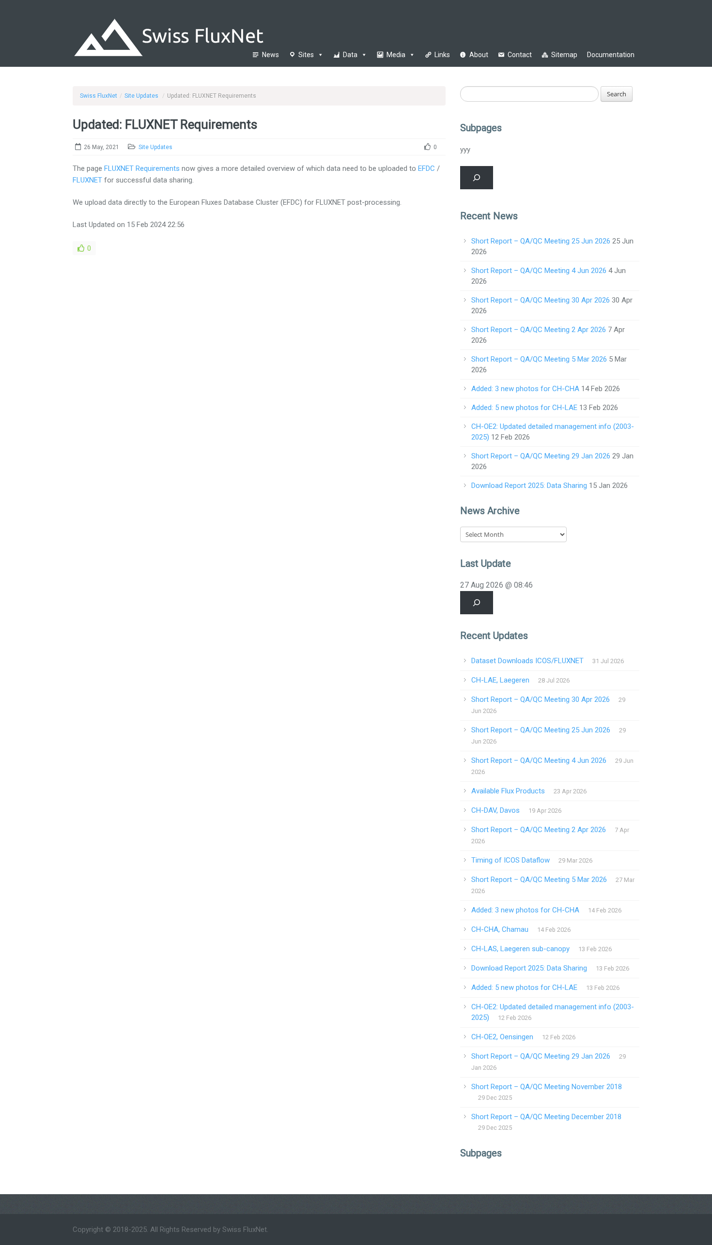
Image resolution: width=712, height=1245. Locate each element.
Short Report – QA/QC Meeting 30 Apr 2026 (540, 300)
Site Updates (141, 95)
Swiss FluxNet (98, 95)
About (478, 55)
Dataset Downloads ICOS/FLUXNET (527, 660)
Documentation (611, 55)
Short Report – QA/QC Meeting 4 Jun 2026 (538, 270)
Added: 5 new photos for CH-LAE (524, 407)
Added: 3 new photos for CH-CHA (525, 388)
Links (442, 55)
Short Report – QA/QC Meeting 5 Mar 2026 (539, 359)
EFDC (426, 168)
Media (396, 55)
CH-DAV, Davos (495, 810)
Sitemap (564, 55)
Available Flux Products (508, 791)
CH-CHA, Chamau (499, 929)
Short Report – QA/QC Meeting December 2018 (546, 1116)
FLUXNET (87, 180)
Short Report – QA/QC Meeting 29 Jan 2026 (540, 456)
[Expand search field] (476, 177)
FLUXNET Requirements (142, 168)
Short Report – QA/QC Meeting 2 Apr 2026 (538, 329)
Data (350, 55)
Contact (520, 55)
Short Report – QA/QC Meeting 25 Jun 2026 (540, 241)
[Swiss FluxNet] (219, 33)
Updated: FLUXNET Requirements (165, 124)
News (270, 55)
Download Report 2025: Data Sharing (529, 485)
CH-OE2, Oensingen (502, 1036)
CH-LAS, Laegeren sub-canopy (520, 948)
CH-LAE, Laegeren (500, 680)
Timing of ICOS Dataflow (510, 860)
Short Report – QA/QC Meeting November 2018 (546, 1086)
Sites (306, 55)
